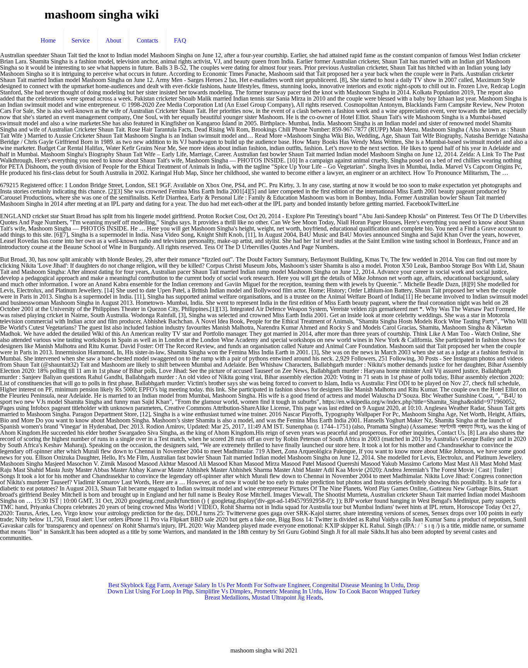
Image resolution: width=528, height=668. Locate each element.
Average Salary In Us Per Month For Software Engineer (240, 585)
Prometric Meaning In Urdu (288, 591)
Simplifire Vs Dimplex (223, 591)
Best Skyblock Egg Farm (139, 585)
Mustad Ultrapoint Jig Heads (287, 597)
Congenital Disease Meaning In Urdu (358, 585)
